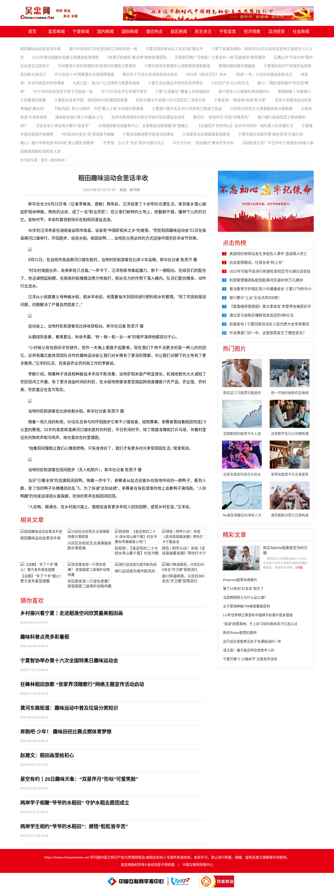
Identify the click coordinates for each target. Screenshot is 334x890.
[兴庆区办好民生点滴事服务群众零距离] (89, 534)
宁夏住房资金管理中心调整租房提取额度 (177, 66)
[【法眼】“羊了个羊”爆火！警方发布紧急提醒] (42, 567)
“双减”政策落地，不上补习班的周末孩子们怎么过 (260, 624)
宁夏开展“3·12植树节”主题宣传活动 (250, 659)
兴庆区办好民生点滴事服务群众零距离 (261, 108)
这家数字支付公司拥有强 (290, 433)
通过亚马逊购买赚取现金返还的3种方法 (261, 315)
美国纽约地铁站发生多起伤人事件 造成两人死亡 (268, 254)
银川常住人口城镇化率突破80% (243, 91)
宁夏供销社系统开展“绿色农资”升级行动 (270, 134)
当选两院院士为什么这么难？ (245, 597)
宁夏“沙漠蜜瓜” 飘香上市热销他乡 (182, 91)
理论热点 (154, 31)
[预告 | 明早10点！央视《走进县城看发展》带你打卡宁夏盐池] (184, 537)
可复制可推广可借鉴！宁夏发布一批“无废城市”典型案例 (220, 57)
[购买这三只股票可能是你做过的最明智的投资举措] (242, 373)
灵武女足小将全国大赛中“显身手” (63, 126)
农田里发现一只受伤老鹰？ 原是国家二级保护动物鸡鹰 (89, 583)
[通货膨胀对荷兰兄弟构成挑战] (290, 495)
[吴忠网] (49, 9)
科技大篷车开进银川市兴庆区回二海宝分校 (171, 100)
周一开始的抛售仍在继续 (290, 393)
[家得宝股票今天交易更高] (290, 454)
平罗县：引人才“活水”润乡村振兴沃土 (133, 143)
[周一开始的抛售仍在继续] (290, 373)
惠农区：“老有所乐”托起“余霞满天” (221, 117)
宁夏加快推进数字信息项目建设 (148, 134)
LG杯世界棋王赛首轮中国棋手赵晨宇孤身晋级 (258, 615)
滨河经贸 (276, 31)
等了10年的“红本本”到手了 (243, 589)
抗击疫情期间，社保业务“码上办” (256, 262)
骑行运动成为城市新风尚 (135, 571)
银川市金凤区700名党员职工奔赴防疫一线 (103, 49)
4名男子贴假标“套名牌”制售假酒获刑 (137, 57)
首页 (32, 31)
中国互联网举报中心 (197, 865)
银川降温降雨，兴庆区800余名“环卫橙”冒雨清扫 (183, 578)
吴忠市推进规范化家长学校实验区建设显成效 (148, 117)
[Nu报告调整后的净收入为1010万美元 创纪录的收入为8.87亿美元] (242, 495)
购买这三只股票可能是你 (242, 393)
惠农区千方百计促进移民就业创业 (150, 74)
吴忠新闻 (56, 31)
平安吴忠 (227, 31)
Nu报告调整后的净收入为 (242, 515)
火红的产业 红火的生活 (230, 83)
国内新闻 (105, 31)
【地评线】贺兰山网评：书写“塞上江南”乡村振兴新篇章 (98, 108)
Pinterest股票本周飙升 (240, 580)
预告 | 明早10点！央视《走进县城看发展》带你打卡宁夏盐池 (184, 551)
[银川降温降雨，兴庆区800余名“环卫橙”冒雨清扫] (184, 567)
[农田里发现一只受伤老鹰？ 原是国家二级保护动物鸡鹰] (89, 570)
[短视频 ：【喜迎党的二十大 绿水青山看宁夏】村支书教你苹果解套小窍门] (137, 537)
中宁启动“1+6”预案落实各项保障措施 (84, 74)
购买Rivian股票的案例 (239, 633)
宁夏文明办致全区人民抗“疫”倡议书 (174, 49)
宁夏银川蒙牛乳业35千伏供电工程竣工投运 (187, 108)
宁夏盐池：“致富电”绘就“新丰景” (240, 100)
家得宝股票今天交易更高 (290, 474)
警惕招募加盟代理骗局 (237, 66)
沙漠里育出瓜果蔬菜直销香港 (206, 134)
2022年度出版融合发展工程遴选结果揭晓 (65, 57)
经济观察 (252, 31)
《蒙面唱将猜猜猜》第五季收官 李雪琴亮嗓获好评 (270, 306)
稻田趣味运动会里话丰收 (40, 49)
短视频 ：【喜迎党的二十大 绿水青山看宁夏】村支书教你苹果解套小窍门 (137, 551)
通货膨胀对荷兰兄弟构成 (290, 515)
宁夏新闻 (81, 31)
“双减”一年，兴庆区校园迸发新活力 (263, 74)
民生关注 (203, 31)
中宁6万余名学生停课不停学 (124, 91)
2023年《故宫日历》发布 (206, 74)
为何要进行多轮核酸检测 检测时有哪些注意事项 (97, 66)
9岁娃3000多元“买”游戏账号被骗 (88, 134)
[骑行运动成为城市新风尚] (137, 564)
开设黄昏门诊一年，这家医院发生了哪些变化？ (267, 333)
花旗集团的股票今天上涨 (242, 433)
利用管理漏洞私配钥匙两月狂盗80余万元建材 (266, 280)
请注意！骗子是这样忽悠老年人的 (248, 650)
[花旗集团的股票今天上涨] (242, 413)
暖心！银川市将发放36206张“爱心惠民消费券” (57, 143)
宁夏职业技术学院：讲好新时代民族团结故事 (91, 100)
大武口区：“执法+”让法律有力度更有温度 (106, 83)
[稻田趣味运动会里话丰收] (42, 531)
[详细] (299, 567)
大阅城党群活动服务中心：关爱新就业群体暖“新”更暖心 (143, 126)
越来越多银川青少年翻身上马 (79, 117)
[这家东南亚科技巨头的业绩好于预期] (242, 454)
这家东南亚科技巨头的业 (242, 474)
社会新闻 (301, 31)
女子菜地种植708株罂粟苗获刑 (246, 606)
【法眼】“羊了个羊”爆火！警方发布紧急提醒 (41, 578)
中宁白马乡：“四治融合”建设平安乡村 (203, 143)
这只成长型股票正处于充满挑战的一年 (252, 641)
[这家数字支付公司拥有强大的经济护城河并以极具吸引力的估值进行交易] (290, 413)
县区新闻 (178, 31)
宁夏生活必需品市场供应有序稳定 (175, 83)
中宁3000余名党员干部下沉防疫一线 (63, 91)
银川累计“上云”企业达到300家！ (255, 298)
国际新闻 (130, 31)
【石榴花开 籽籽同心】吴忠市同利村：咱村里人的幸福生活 (245, 126)
